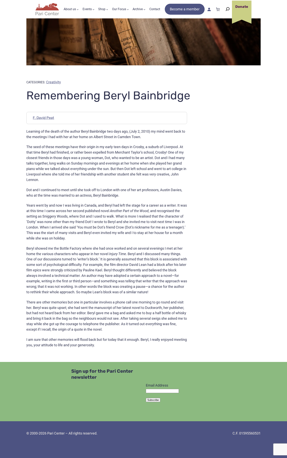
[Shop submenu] (107, 9)
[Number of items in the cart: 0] (217, 9)
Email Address (157, 385)
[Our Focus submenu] (128, 9)
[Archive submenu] (144, 9)
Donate (241, 6)
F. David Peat (43, 118)
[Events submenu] (93, 9)
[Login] (209, 9)
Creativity (53, 82)
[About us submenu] (78, 9)
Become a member (185, 9)
